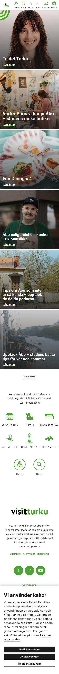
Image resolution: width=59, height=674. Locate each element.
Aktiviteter (10, 447)
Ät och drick (9, 425)
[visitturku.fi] (29, 514)
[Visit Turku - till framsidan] (6, 5)
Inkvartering (49, 425)
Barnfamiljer (49, 447)
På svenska (29, 554)
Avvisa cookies (29, 656)
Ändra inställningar (29, 663)
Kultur (29, 425)
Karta (19, 474)
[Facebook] (18, 570)
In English (43, 554)
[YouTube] (40, 570)
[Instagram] (29, 570)
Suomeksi (15, 554)
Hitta (39, 474)
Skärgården (29, 447)
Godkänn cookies (29, 649)
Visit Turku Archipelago (24, 534)
